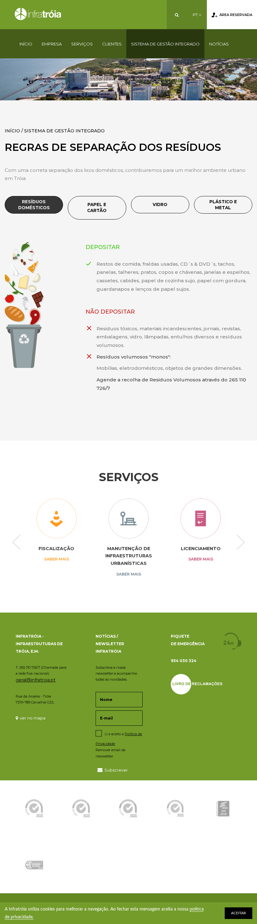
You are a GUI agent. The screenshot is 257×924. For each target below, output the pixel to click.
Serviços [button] (82, 43)
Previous (16, 543)
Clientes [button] (112, 43)
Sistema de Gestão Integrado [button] (165, 43)
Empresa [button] (52, 43)
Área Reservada (235, 15)
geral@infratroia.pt (35, 680)
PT (196, 14)
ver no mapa (32, 717)
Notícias (219, 43)
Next (240, 543)
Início (25, 43)
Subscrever (116, 770)
